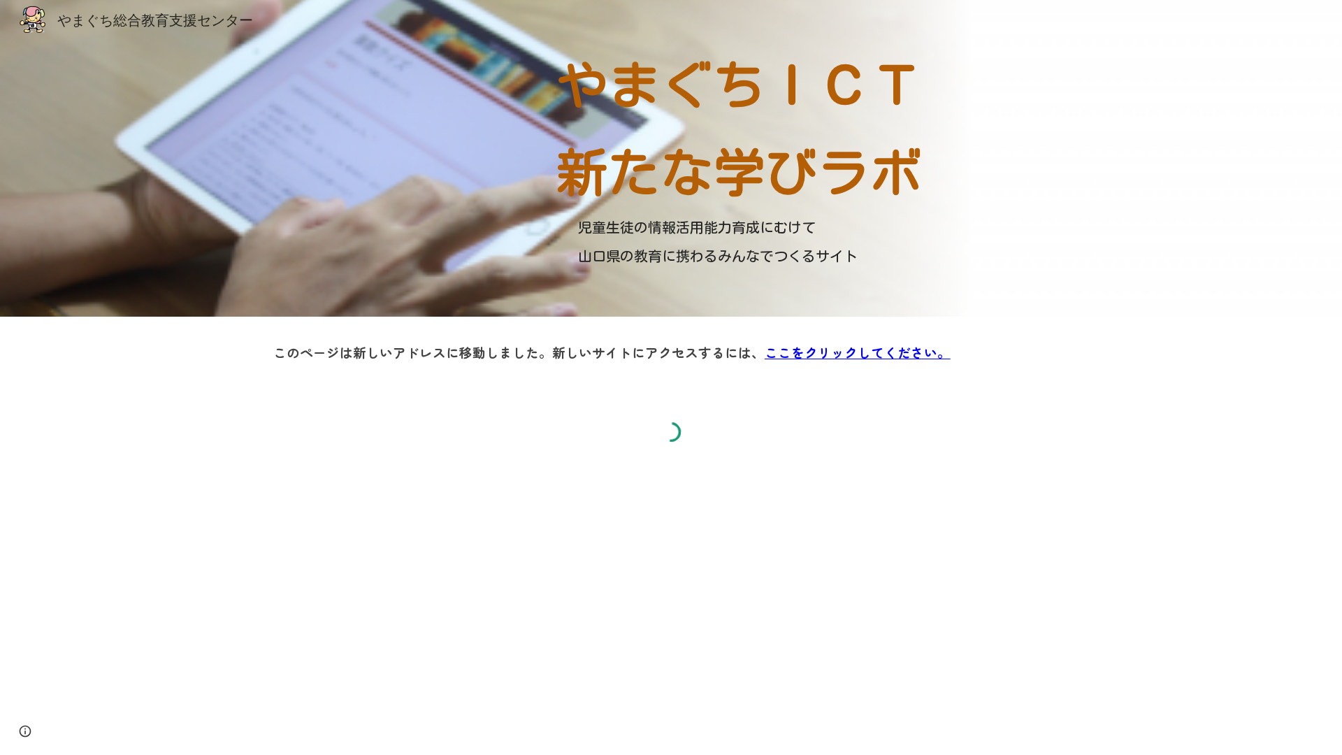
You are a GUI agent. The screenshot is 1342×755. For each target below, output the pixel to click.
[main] (740, 125)
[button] (25, 731)
